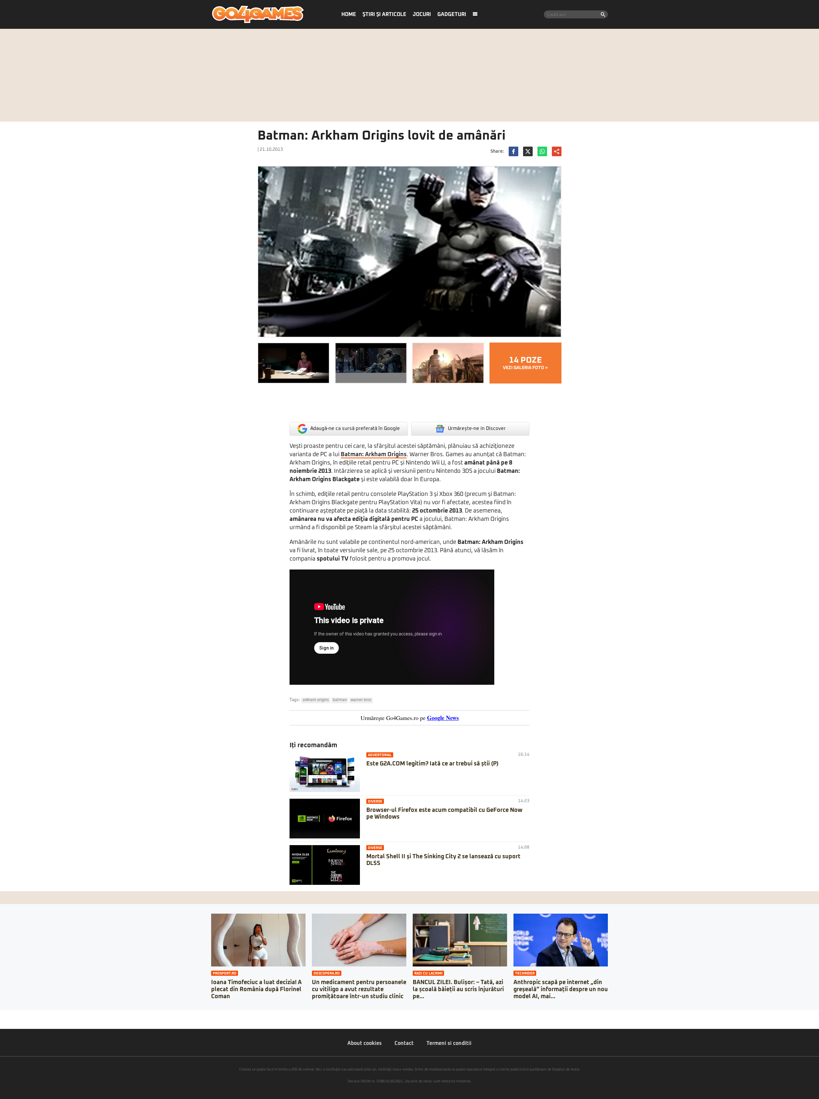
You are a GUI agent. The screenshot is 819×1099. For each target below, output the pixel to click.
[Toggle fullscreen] (12, 1014)
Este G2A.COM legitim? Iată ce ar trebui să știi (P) (432, 764)
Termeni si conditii (449, 1043)
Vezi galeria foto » (525, 363)
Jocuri (422, 14)
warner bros (361, 700)
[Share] (7, 1014)
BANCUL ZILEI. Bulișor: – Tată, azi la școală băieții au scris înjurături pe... (458, 989)
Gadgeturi (451, 14)
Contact (404, 1043)
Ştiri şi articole (384, 14)
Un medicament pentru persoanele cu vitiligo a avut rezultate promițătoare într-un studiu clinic (359, 989)
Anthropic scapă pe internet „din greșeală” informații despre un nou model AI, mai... (560, 989)
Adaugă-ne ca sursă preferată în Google (355, 428)
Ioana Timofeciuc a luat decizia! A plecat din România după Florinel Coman (256, 989)
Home (348, 14)
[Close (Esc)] (2, 1014)
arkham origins (316, 700)
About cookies (364, 1043)
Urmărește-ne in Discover (477, 428)
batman (340, 700)
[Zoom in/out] (17, 1014)
